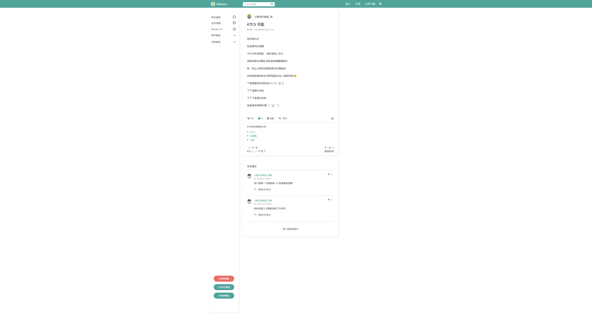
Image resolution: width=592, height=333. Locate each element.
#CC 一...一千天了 (256, 149)
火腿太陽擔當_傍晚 (263, 175)
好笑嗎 (253, 136)
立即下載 (370, 4)
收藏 (272, 118)
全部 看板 (216, 23)
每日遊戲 (215, 17)
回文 (284, 118)
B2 (255, 203)
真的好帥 (329, 149)
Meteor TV (216, 29)
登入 (348, 4)
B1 (255, 178)
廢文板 (249, 29)
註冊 (357, 4)
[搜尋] (272, 4)
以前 (252, 140)
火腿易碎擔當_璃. (263, 16)
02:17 (252, 132)
